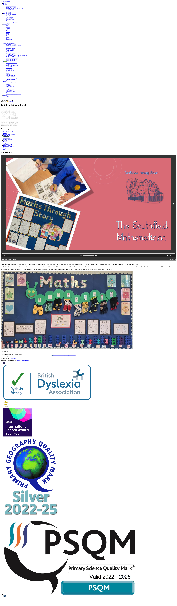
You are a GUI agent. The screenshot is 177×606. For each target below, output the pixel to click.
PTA (7, 92)
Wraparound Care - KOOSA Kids (13, 94)
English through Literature (12, 65)
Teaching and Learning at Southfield (14, 45)
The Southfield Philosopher (12, 58)
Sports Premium (9, 18)
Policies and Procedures (11, 14)
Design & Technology (11, 76)
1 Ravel (7, 29)
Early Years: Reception (11, 53)
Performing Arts (9, 54)
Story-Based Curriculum (11, 63)
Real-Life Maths (9, 69)
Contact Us (5, 95)
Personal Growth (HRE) (11, 78)
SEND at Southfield (10, 48)
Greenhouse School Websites (22, 360)
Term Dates (8, 20)
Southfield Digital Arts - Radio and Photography (16, 55)
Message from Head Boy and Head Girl (15, 8)
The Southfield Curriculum (9, 43)
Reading (8, 64)
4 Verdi (7, 37)
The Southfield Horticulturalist (12, 56)
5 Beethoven (9, 39)
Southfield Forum (10, 9)
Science (7, 71)
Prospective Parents (10, 91)
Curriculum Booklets (10, 46)
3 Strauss (8, 34)
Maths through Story (10, 70)
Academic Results (10, 19)
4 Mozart (8, 35)
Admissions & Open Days (12, 22)
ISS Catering (9, 90)
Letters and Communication (12, 82)
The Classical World (10, 75)
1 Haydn (8, 28)
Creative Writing (9, 66)
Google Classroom (10, 89)
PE (6, 80)
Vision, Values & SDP (11, 7)
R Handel (8, 27)
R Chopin (8, 25)
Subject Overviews (10, 49)
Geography (8, 74)
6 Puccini (8, 42)
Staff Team (8, 11)
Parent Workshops (10, 86)
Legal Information (13, 358)
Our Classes (6, 24)
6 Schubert (8, 40)
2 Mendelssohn (9, 30)
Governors (8, 12)
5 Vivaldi (8, 38)
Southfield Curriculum (11, 44)
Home (4, 3)
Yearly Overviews (10, 50)
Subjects (5, 61)
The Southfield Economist (11, 59)
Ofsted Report (9, 15)
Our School (5, 4)
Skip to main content (5, 1)
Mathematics (9, 68)
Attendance (8, 23)
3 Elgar (7, 33)
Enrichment (8, 51)
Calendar (8, 84)
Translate (11, 101)
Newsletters (8, 85)
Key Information (7, 13)
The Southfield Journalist (11, 60)
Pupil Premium (9, 17)
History (7, 73)
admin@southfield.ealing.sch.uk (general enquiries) (64, 355)
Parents (4, 81)
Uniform (8, 87)
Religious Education (10, 79)
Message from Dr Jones (11, 6)
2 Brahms (8, 32)
